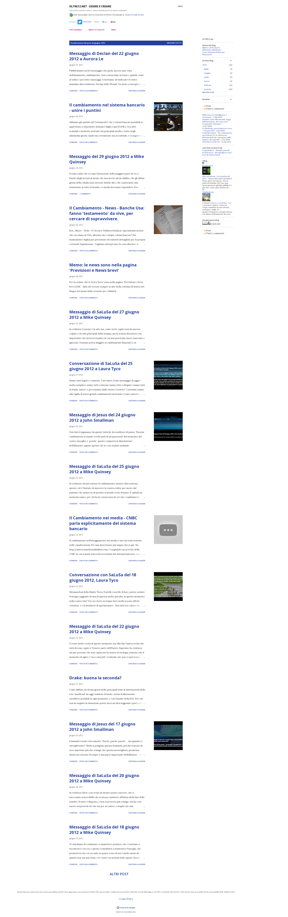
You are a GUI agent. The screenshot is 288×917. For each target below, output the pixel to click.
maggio (207, 73)
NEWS (113, 30)
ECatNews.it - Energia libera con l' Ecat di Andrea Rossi (217, 153)
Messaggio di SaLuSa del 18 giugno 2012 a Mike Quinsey (104, 829)
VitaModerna (208, 192)
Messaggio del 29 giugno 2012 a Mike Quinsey (106, 159)
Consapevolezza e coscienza (214, 203)
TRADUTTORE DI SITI (134, 15)
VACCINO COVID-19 (211, 142)
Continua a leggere (136, 91)
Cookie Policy (126, 898)
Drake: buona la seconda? (95, 678)
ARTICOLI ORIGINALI (211, 50)
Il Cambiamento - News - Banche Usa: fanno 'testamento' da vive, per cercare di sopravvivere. (106, 213)
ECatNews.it (207, 165)
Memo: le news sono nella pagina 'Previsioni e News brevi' (103, 267)
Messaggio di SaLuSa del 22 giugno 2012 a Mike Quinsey (104, 629)
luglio (206, 69)
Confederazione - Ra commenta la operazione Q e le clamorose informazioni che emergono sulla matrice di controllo (217, 136)
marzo (207, 81)
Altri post (119, 874)
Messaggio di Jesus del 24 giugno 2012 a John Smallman (102, 417)
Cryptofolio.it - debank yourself (215, 150)
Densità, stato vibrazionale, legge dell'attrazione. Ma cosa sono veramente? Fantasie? (216, 121)
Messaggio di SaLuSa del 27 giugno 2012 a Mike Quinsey (104, 314)
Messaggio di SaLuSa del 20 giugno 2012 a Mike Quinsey (104, 778)
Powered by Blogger (127, 908)
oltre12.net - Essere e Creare (90, 6)
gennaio (207, 89)
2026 (204, 65)
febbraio (207, 85)
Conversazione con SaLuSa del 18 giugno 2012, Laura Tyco (102, 577)
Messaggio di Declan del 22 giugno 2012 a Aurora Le (104, 56)
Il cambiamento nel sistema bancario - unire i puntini (107, 107)
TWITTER (86, 22)
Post (208, 105)
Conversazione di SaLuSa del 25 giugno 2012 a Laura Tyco (101, 366)
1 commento (85, 194)
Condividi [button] (73, 91)
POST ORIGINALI (75, 30)
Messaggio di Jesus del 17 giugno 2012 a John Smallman (102, 726)
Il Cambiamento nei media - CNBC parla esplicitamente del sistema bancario (103, 523)
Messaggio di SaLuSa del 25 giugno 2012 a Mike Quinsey (104, 469)
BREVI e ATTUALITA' (97, 30)
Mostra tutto (174, 43)
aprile (206, 77)
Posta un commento (89, 91)
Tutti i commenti (215, 108)
